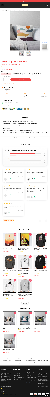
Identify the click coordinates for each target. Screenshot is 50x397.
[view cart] (47, 5)
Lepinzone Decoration (10, 10)
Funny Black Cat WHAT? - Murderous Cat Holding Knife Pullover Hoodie (8, 295)
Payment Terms (29, 375)
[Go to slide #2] (28, 53)
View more (25, 303)
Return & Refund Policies (31, 377)
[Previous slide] (3, 31)
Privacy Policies (17, 375)
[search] (45, 5)
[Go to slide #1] (21, 53)
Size (2, 71)
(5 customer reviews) (11, 67)
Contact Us (28, 379)
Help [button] (47, 395)
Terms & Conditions (18, 373)
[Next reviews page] (46, 220)
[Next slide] (47, 31)
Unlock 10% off (2, 391)
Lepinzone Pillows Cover (22, 10)
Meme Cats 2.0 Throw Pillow (8, 349)
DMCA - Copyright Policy (19, 377)
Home (2, 10)
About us (15, 372)
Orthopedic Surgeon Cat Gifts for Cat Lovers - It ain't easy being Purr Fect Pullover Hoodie (24, 272)
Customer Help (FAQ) (30, 380)
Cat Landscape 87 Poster (8, 248)
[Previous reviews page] (40, 220)
